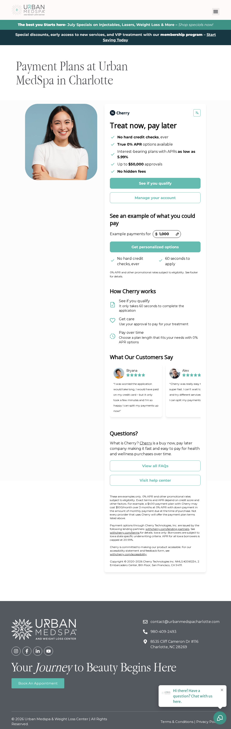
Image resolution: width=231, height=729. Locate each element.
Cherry (146, 443)
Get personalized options (155, 247)
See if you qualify (155, 183)
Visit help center (155, 480)
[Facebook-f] (26, 651)
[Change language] (197, 112)
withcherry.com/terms (124, 532)
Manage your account (155, 198)
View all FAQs (155, 466)
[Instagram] (16, 651)
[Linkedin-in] (37, 651)
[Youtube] (48, 651)
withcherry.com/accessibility (128, 554)
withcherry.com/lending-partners (167, 529)
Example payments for (130, 234)
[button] (215, 11)
